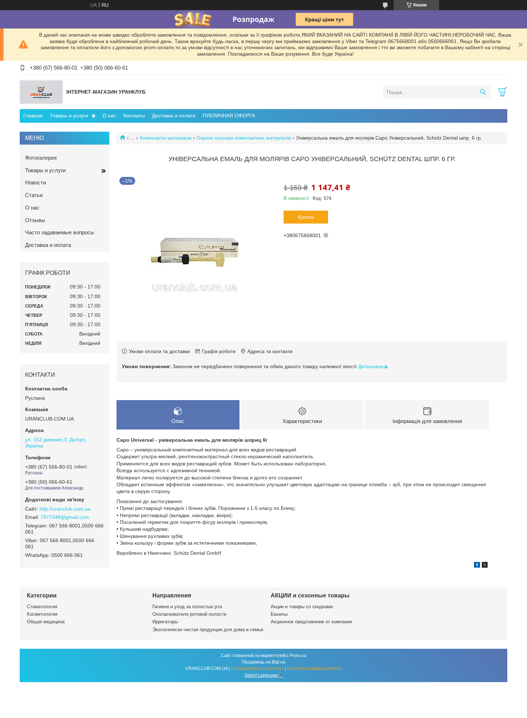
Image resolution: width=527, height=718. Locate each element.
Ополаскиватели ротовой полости (189, 614)
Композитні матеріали (165, 138)
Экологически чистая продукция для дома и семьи (207, 629)
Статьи (34, 195)
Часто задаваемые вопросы (59, 232)
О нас (109, 115)
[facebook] (477, 566)
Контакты (134, 115)
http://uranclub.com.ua (64, 509)
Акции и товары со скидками (302, 606)
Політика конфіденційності (314, 668)
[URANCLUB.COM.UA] (41, 92)
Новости (35, 182)
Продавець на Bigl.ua (263, 662)
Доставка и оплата (173, 115)
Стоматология (42, 606)
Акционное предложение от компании (311, 621)
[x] (485, 566)
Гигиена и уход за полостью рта (187, 606)
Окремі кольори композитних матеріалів (243, 138)
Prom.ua (298, 655)
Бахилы (279, 614)
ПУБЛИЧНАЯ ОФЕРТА (229, 115)
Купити (306, 217)
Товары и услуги (69, 115)
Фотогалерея (41, 158)
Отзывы (35, 220)
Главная (33, 115)
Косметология (42, 614)
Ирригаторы (165, 621)
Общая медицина (46, 621)
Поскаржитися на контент (257, 668)
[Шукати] (483, 92)
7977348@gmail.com (65, 517)
